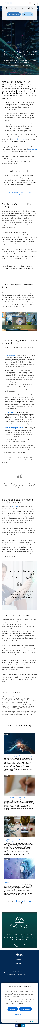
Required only (25, 1009)
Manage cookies (19, 1014)
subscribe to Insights (24, 901)
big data (15, 507)
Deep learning (9, 395)
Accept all (12, 1009)
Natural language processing (14, 428)
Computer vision (10, 412)
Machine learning (11, 355)
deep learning (32, 149)
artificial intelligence (19, 139)
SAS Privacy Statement (28, 996)
